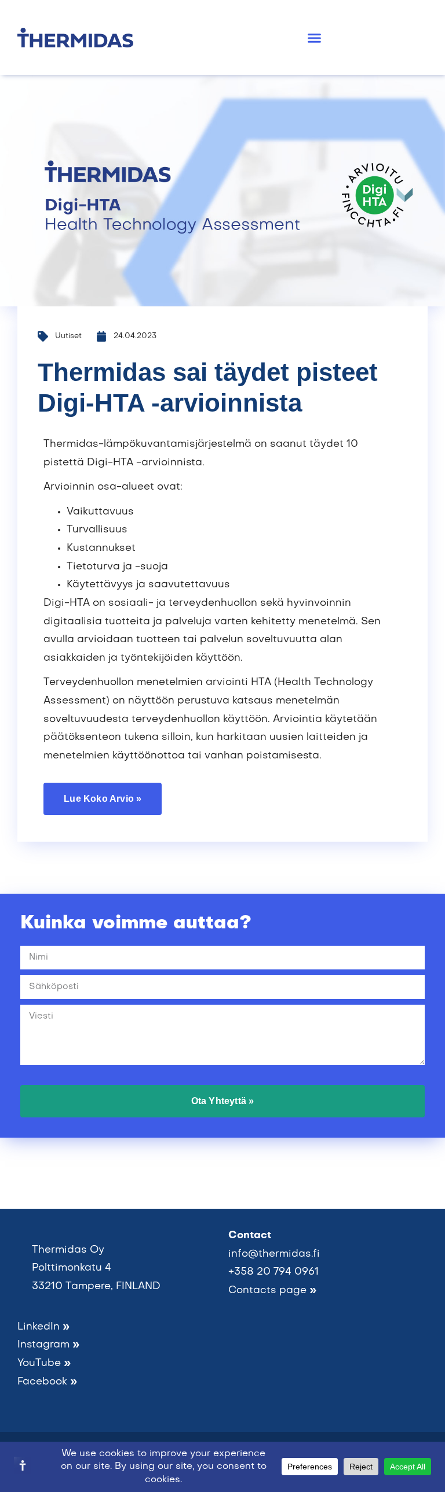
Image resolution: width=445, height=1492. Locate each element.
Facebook (47, 1382)
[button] (314, 38)
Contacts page (272, 1290)
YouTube (44, 1363)
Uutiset (68, 336)
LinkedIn (43, 1327)
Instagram (48, 1345)
